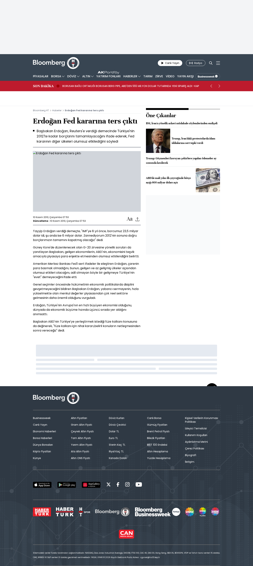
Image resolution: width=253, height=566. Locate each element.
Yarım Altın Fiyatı (81, 445)
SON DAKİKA (43, 86)
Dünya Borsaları (43, 445)
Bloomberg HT (41, 110)
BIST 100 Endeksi (157, 445)
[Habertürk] (42, 512)
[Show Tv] (189, 512)
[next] (219, 86)
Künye (37, 458)
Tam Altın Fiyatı (81, 438)
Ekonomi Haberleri (44, 431)
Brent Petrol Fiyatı (158, 431)
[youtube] (139, 485)
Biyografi (190, 455)
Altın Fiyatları (79, 418)
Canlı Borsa (154, 418)
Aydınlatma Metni (196, 442)
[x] (108, 485)
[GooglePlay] (66, 485)
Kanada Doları (118, 458)
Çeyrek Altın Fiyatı (82, 431)
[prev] (211, 86)
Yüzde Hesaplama (158, 458)
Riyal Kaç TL (116, 451)
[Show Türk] (202, 512)
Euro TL (113, 438)
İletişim (189, 462)
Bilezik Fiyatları (156, 438)
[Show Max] (215, 512)
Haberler (56, 110)
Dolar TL (114, 431)
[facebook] (118, 485)
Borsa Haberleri (42, 438)
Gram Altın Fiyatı (81, 425)
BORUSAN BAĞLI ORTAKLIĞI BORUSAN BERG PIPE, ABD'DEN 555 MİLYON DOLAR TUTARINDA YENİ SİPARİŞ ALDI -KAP (130, 86)
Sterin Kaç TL (117, 445)
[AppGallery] (91, 485)
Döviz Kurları (116, 418)
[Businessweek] (157, 512)
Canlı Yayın (40, 425)
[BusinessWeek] (207, 76)
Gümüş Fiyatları (157, 425)
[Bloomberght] (56, 63)
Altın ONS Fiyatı (80, 458)
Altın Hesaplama (157, 451)
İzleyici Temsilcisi (196, 428)
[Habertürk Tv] (65, 512)
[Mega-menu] (218, 63)
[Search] (210, 63)
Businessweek (42, 418)
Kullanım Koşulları (196, 435)
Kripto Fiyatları (42, 451)
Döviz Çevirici (117, 425)
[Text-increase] (130, 219)
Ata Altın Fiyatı (80, 451)
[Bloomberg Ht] (112, 512)
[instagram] (127, 485)
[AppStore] (42, 485)
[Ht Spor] (84, 512)
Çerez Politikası (194, 448)
